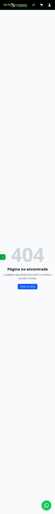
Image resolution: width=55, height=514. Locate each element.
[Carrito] (41, 5)
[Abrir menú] (34, 5)
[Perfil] (49, 5)
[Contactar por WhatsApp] (46, 505)
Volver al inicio (27, 286)
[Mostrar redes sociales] (3, 257)
